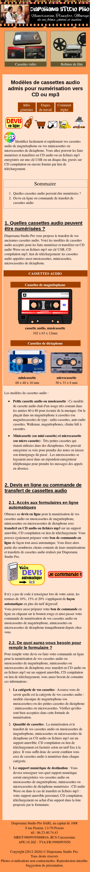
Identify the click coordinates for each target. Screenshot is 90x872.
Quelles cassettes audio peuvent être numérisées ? (47, 193)
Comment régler (64, 107)
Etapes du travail (45, 107)
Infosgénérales (26, 107)
